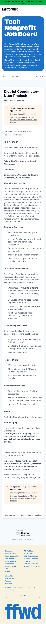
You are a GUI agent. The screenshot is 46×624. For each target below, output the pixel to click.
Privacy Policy (31, 563)
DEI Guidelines (31, 556)
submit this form (15, 62)
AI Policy (28, 551)
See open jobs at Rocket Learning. (24, 114)
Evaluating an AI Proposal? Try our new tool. (23, 2)
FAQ (6, 569)
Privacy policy (17, 539)
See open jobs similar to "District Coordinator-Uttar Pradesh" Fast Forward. (23, 119)
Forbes (8, 581)
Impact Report (11, 566)
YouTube (8, 583)
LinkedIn (9, 576)
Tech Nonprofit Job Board (12, 557)
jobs (4, 76)
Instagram (9, 578)
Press (7, 571)
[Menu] (42, 9)
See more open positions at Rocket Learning (23, 515)
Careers (8, 551)
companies (15, 76)
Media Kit (28, 553)
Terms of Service (32, 566)
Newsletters (10, 553)
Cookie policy (29, 539)
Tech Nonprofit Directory (12, 562)
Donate (23, 595)
